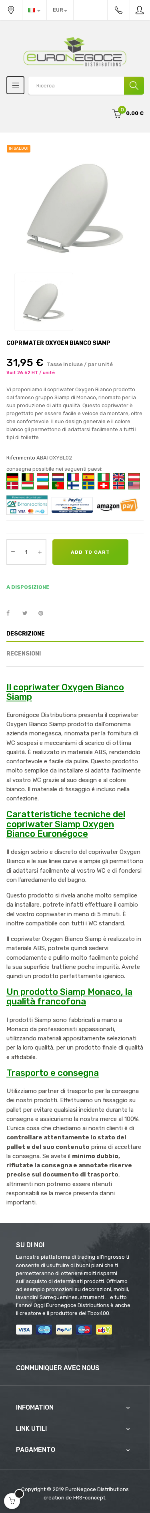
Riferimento (20, 458)
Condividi (12, 613)
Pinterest (44, 613)
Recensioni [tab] (23, 653)
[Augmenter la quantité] (40, 552)
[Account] (140, 10)
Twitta (28, 613)
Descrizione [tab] (25, 633)
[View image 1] (43, 302)
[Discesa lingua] (34, 10)
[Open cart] (12, 1501)
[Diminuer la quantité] (13, 551)
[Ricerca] (134, 86)
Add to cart (90, 552)
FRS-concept (89, 1498)
